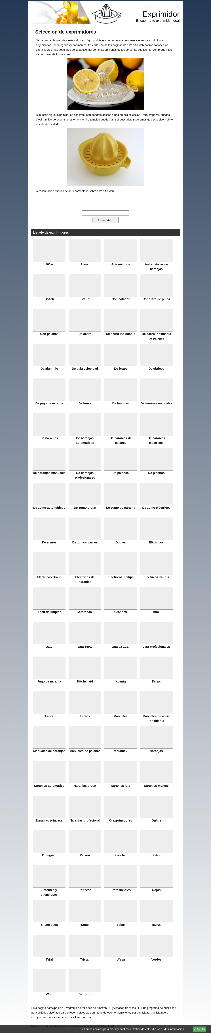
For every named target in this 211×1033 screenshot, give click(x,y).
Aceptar (200, 1029)
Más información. (174, 1029)
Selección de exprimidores (65, 31)
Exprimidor (161, 14)
